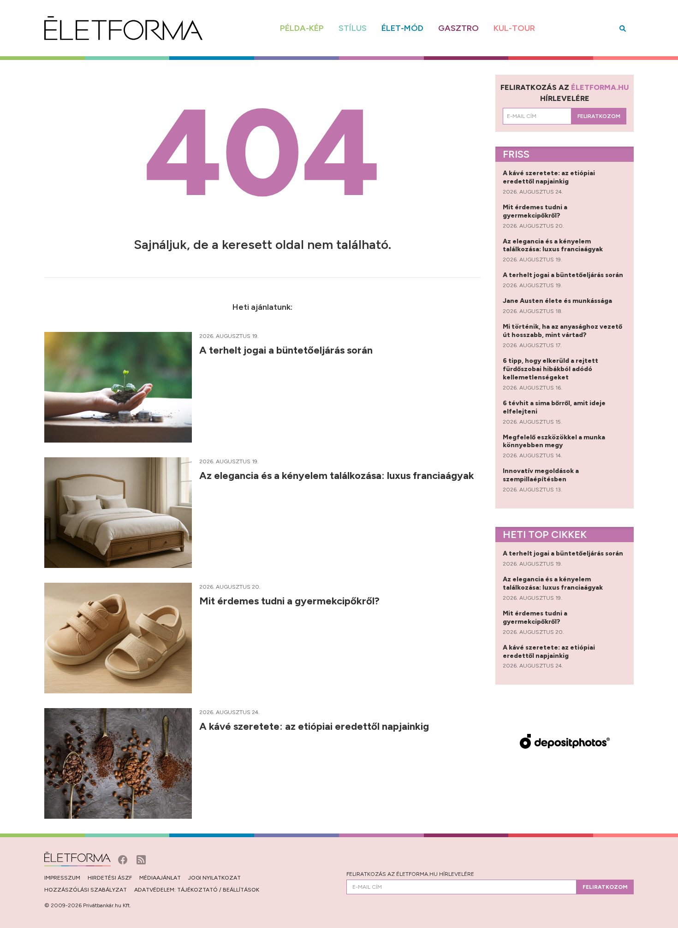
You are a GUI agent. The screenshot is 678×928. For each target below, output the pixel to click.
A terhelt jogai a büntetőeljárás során (287, 350)
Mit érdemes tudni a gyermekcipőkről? (290, 601)
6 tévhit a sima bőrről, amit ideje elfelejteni (554, 407)
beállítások (241, 890)
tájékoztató (197, 890)
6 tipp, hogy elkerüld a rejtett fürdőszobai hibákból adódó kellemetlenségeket (550, 369)
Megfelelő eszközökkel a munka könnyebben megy (554, 441)
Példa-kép (302, 28)
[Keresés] (623, 28)
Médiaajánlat (160, 878)
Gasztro (458, 28)
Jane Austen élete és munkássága (558, 301)
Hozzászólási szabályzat (85, 890)
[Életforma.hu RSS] (141, 859)
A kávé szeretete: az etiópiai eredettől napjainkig (315, 726)
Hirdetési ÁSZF (110, 878)
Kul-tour (514, 28)
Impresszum (62, 878)
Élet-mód (402, 28)
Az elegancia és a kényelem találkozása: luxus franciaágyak (337, 475)
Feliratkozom (598, 116)
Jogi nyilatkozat (214, 878)
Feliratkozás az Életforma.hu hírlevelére (410, 874)
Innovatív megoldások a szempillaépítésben (541, 475)
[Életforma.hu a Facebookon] (123, 859)
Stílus (353, 28)
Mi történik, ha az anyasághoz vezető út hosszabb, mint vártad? (562, 331)
